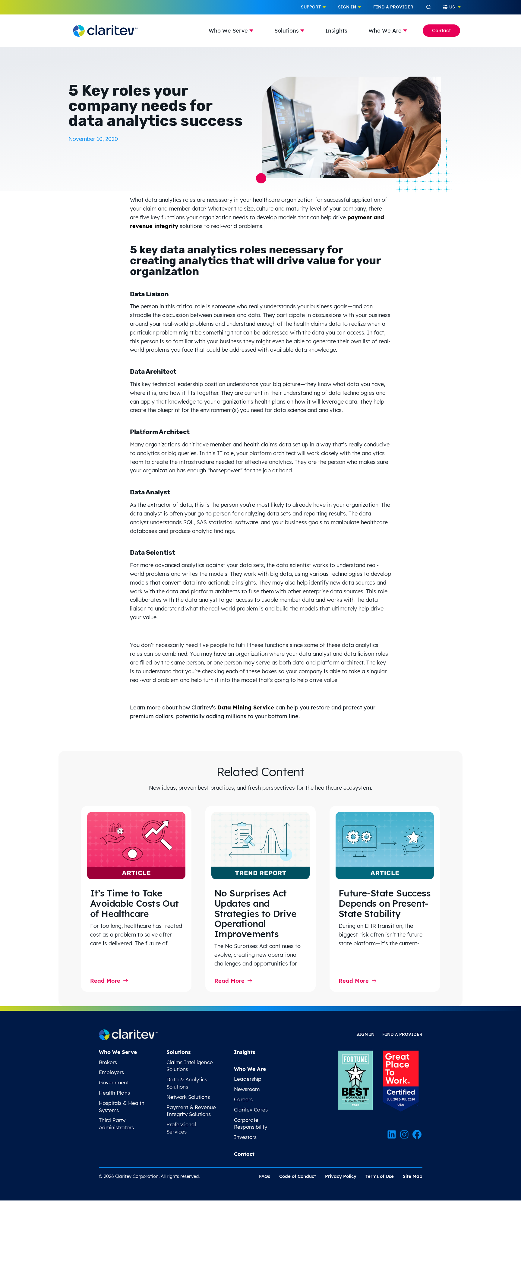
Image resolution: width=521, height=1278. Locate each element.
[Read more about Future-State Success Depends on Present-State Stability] (385, 845)
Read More (105, 980)
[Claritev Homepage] (105, 30)
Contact (441, 30)
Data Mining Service (245, 707)
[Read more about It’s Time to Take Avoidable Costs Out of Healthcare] (136, 845)
